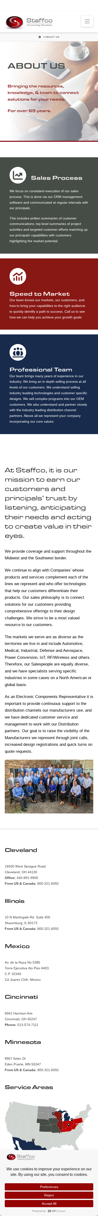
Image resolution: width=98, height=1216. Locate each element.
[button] (87, 21)
